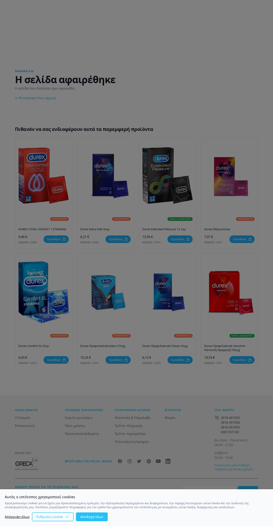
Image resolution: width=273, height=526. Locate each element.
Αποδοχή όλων (91, 517)
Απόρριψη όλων (17, 517)
